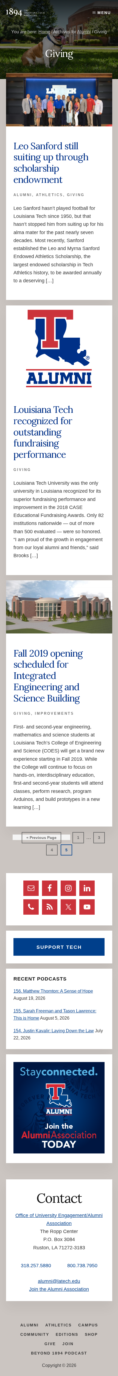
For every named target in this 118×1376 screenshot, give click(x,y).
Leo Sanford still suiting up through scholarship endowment (50, 162)
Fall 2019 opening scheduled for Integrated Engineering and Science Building (48, 675)
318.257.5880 (36, 1265)
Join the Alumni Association (59, 1289)
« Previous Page (41, 839)
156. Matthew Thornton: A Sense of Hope (53, 991)
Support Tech (59, 947)
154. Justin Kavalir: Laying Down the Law (53, 1030)
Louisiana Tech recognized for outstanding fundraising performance (43, 431)
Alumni (22, 195)
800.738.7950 (82, 1265)
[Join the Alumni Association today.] (59, 1152)
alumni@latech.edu (59, 1281)
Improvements (54, 713)
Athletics (49, 195)
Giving (76, 195)
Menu (104, 12)
